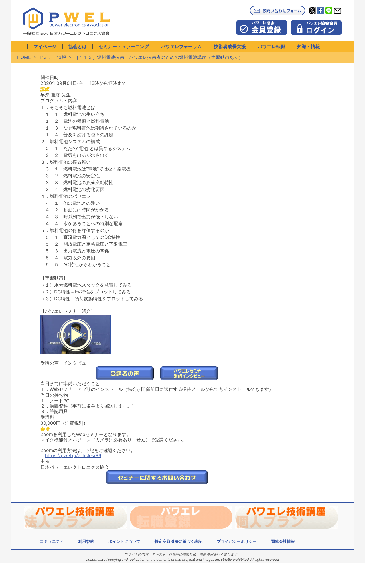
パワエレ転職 (271, 46)
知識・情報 (308, 46)
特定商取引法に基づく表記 (178, 541)
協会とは (77, 46)
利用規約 (86, 541)
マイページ (45, 46)
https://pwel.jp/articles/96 (73, 455)
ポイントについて (124, 541)
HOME (24, 57)
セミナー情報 (52, 57)
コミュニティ (52, 541)
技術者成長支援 (230, 46)
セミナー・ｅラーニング (124, 46)
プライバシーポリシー (237, 541)
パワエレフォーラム (181, 46)
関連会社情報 (283, 541)
